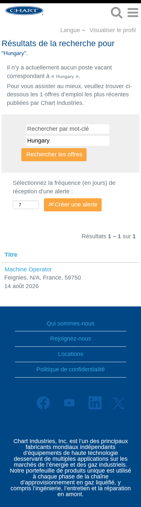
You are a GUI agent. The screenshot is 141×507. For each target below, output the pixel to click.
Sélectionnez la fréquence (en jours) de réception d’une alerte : (64, 187)
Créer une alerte (75, 204)
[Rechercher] (116, 12)
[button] (133, 13)
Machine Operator (28, 269)
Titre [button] (11, 254)
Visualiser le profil (113, 30)
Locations (70, 354)
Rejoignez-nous (70, 338)
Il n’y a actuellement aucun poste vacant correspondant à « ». (59, 71)
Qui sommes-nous (70, 323)
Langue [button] (71, 30)
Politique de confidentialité (70, 369)
